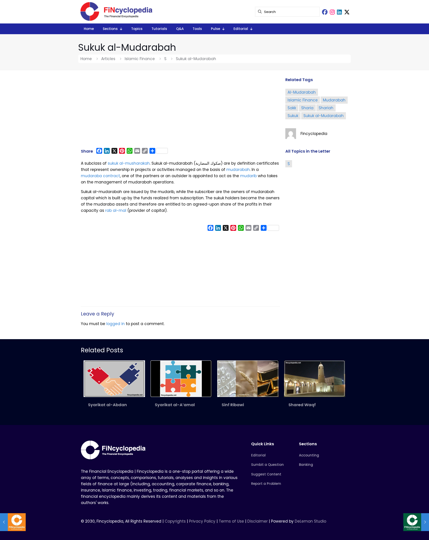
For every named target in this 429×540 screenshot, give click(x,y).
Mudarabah (334, 100)
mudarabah (238, 169)
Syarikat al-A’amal (175, 405)
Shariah (326, 108)
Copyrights (176, 521)
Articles (108, 58)
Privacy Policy (202, 521)
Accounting (309, 455)
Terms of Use (231, 521)
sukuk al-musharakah (129, 163)
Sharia (307, 108)
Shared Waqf (302, 405)
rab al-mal (115, 210)
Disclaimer (257, 521)
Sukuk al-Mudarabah (323, 115)
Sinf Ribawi (233, 405)
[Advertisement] (180, 111)
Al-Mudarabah (302, 92)
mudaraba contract (100, 176)
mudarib (248, 176)
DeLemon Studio (310, 521)
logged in (115, 323)
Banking (306, 464)
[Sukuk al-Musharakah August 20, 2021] (416, 522)
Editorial (258, 455)
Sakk (292, 108)
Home (86, 58)
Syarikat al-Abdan (107, 405)
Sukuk (293, 115)
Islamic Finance (140, 58)
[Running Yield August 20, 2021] (13, 522)
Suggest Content (266, 474)
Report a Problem (266, 483)
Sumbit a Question (267, 464)
